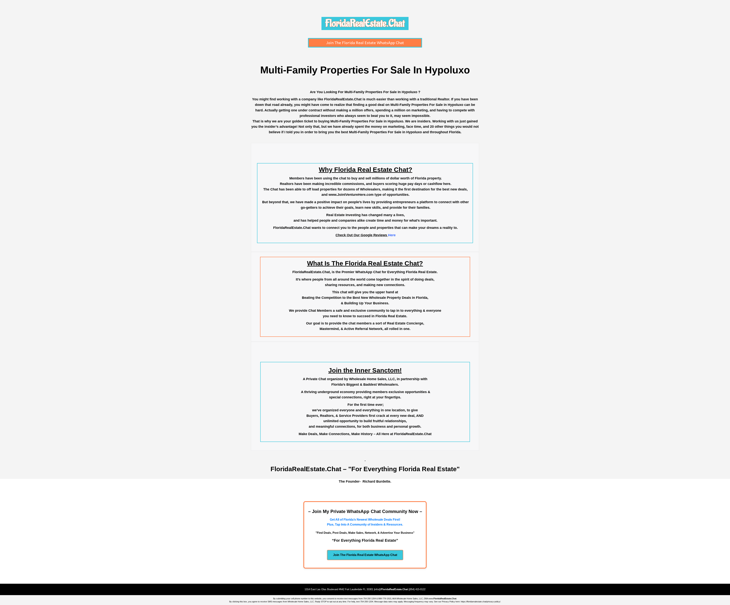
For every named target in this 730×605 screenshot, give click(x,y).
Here (392, 235)
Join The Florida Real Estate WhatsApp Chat (365, 43)
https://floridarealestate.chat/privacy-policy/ (480, 601)
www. (442, 598)
